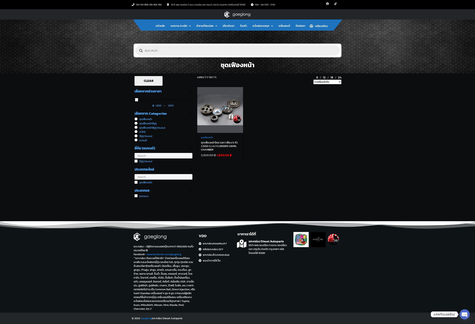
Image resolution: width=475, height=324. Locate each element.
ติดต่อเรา (300, 26)
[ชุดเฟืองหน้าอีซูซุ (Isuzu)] (136, 127)
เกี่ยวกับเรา (229, 26)
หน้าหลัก (160, 26)
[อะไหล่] (136, 131)
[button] (181, 26)
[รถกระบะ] (136, 195)
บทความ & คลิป (179, 26)
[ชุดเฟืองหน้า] (136, 118)
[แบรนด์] (136, 139)
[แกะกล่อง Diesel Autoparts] (242, 244)
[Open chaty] (465, 314)
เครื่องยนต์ (284, 26)
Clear (148, 80)
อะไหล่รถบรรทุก (261, 26)
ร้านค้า (243, 26)
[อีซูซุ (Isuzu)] (136, 135)
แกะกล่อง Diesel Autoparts (266, 241)
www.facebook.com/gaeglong (164, 254)
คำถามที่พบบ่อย (205, 26)
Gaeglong (146, 318)
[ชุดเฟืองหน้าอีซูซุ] (136, 123)
